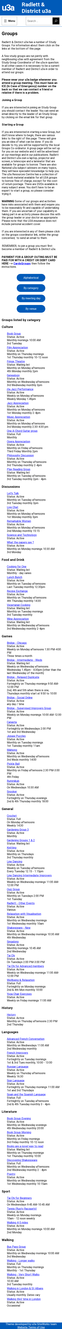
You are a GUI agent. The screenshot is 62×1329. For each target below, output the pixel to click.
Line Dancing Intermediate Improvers (29, 875)
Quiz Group (13, 889)
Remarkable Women (19, 521)
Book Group (14, 333)
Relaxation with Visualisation (24, 913)
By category (31, 288)
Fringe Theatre (16, 361)
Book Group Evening (19, 1118)
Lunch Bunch (14, 577)
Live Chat (12, 507)
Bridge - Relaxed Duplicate (23, 677)
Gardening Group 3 (18, 829)
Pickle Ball (13, 763)
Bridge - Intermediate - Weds (24, 660)
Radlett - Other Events (21, 903)
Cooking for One (16, 566)
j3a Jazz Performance (20, 389)
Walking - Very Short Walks (23, 1274)
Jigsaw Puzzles (16, 736)
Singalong (13, 941)
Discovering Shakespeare (22, 1160)
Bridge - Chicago (17, 643)
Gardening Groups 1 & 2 (21, 840)
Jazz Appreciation (18, 403)
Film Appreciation (17, 347)
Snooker (12, 791)
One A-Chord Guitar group (22, 431)
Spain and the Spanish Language (26, 1094)
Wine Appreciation (18, 619)
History (11, 1014)
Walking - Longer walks (21, 1260)
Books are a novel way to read (25, 1146)
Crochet (12, 815)
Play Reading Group (18, 469)
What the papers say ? (20, 542)
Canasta (12, 722)
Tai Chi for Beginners (19, 1198)
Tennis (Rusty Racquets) (22, 1208)
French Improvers (17, 1052)
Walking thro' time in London (24, 1299)
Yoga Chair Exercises (19, 994)
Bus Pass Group (16, 1246)
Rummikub (13, 781)
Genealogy (13, 375)
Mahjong (12, 750)
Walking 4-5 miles (17, 1222)
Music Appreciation (18, 417)
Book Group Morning (19, 1132)
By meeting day (31, 298)
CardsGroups (22, 263)
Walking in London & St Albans (25, 1288)
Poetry (11, 1174)
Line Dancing (14, 861)
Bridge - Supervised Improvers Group (29, 708)
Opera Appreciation (18, 441)
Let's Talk (13, 493)
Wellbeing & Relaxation (21, 980)
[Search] (56, 20)
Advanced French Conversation (25, 1039)
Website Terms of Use (31, 1327)
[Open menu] (9, 21)
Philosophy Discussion (20, 455)
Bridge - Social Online (20, 697)
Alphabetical (31, 277)
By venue (31, 308)
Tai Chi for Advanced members (25, 966)
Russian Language (17, 1066)
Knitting (11, 847)
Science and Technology (22, 535)
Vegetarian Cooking (18, 605)
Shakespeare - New (18, 927)
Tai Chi (11, 955)
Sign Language (15, 1080)
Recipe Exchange (17, 591)
